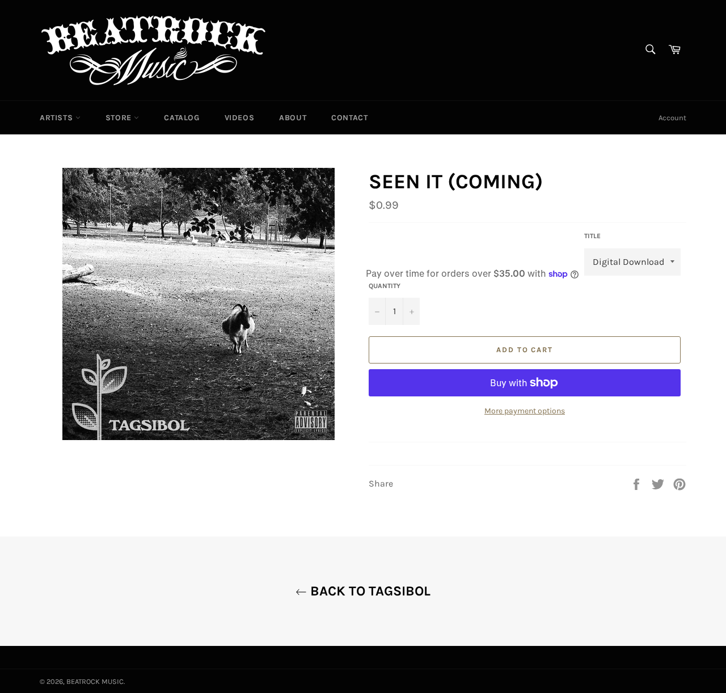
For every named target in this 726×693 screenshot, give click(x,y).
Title (592, 236)
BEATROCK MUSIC (95, 681)
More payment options (524, 411)
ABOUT (292, 117)
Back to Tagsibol (368, 591)
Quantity (384, 286)
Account (672, 117)
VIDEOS (240, 117)
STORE (119, 117)
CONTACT (349, 117)
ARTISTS (57, 117)
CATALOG (181, 117)
